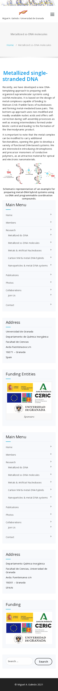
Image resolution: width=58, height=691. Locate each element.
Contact (10, 305)
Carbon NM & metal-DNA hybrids (26, 258)
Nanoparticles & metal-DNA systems (28, 265)
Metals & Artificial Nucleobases (25, 250)
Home (10, 45)
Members (11, 222)
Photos (10, 282)
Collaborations (13, 290)
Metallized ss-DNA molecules (23, 242)
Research (11, 230)
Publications (12, 275)
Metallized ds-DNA (18, 235)
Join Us (11, 295)
